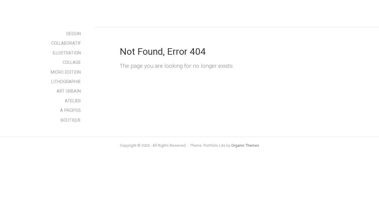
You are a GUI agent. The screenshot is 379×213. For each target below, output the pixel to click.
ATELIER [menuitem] (73, 101)
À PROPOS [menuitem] (70, 110)
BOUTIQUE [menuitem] (71, 120)
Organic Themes (245, 145)
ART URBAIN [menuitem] (69, 91)
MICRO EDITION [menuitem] (66, 72)
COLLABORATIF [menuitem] (66, 43)
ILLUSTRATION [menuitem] (66, 53)
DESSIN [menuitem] (73, 33)
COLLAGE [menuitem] (72, 62)
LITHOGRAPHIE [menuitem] (66, 81)
